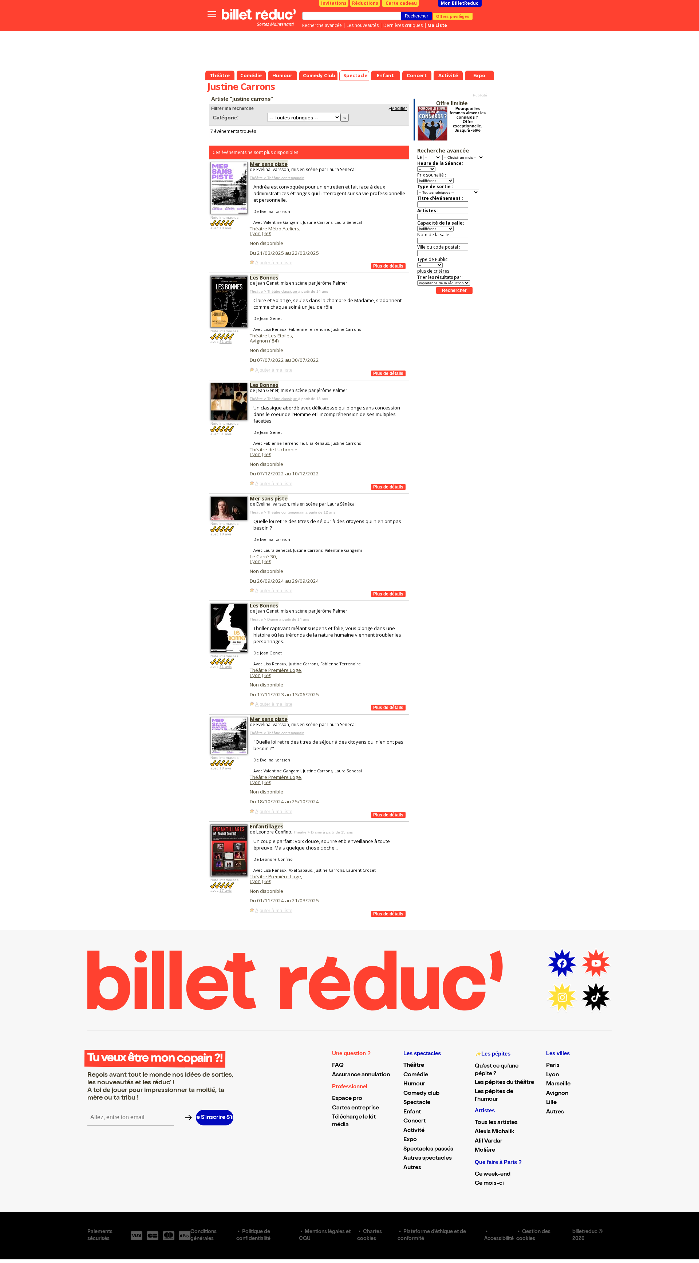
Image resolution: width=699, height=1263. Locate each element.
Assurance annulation (361, 1075)
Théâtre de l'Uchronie (273, 449)
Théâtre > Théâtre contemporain (277, 178)
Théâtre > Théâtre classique (274, 291)
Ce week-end (492, 1174)
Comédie (415, 1075)
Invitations (334, 3)
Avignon (259, 340)
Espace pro (347, 1099)
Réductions (365, 3)
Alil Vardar (488, 1141)
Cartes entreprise (355, 1108)
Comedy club (421, 1094)
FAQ (338, 1066)
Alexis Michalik (494, 1132)
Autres (412, 1168)
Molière (485, 1150)
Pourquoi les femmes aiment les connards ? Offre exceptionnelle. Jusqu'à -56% (468, 119)
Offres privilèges (452, 16)
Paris (553, 1066)
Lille (551, 1103)
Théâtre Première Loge (275, 670)
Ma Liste (437, 25)
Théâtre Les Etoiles (271, 335)
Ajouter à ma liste (273, 262)
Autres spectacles (427, 1158)
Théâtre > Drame (264, 619)
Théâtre (413, 1066)
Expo (410, 1140)
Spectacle (416, 1103)
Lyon (255, 233)
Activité (413, 1131)
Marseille (558, 1084)
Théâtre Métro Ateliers (274, 228)
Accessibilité (499, 1239)
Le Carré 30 (263, 556)
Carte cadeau (401, 3)
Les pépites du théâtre (504, 1083)
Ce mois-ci (489, 1184)
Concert (414, 1121)
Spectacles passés (428, 1149)
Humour (414, 1084)
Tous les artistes (496, 1123)
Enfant (412, 1112)
